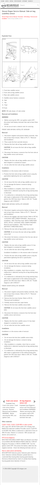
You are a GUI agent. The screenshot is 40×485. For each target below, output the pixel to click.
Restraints (20, 16)
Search (30, 1)
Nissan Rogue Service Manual (9, 16)
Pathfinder (17, 1)
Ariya (7, 1)
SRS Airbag (27, 16)
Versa (11, 1)
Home (2, 1)
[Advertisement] (20, 28)
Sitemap (24, 1)
